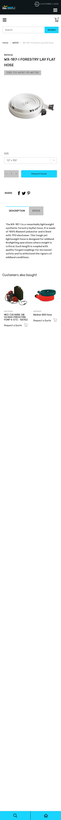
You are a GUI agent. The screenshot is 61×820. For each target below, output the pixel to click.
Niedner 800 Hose (42, 314)
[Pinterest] (29, 193)
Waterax (8, 55)
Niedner (37, 311)
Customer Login (49, 4)
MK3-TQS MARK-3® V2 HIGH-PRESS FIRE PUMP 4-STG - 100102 (16, 317)
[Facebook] (19, 193)
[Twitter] (24, 193)
